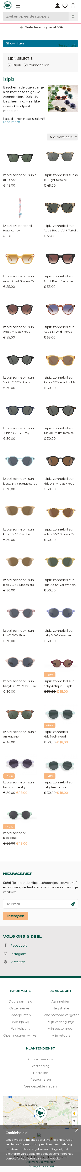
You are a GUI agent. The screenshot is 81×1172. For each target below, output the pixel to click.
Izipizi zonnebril (56, 732)
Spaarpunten (20, 1015)
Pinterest (16, 962)
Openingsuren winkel (20, 1035)
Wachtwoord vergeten (61, 1015)
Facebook (17, 945)
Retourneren (40, 1079)
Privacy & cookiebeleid (42, 1166)
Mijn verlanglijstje (61, 1022)
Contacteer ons (40, 1059)
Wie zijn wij (20, 1022)
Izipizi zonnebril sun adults (20, 175)
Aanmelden (61, 1001)
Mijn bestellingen (60, 1029)
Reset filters (67, 45)
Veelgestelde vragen (40, 1086)
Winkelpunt (20, 1029)
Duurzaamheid (20, 1001)
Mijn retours (61, 1035)
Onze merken (20, 1008)
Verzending (40, 1066)
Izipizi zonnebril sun (59, 226)
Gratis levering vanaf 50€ (43, 27)
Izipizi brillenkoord (17, 226)
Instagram (17, 954)
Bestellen (40, 1073)
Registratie (61, 1008)
